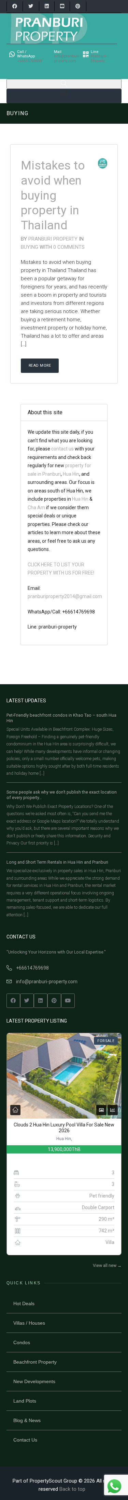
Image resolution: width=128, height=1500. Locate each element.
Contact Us (25, 1440)
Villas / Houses (29, 1323)
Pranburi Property (52, 239)
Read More (40, 365)
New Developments (34, 1381)
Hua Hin (71, 473)
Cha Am (36, 507)
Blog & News (27, 1420)
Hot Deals (23, 1303)
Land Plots (24, 1401)
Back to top (72, 1489)
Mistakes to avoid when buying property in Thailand (53, 195)
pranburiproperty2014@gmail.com (65, 596)
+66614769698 (32, 968)
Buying (30, 247)
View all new (107, 1265)
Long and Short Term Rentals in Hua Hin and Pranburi (57, 862)
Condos (21, 1342)
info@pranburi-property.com (46, 981)
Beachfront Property (35, 1362)
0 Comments (69, 247)
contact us (63, 448)
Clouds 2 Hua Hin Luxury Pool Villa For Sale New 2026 (64, 1128)
